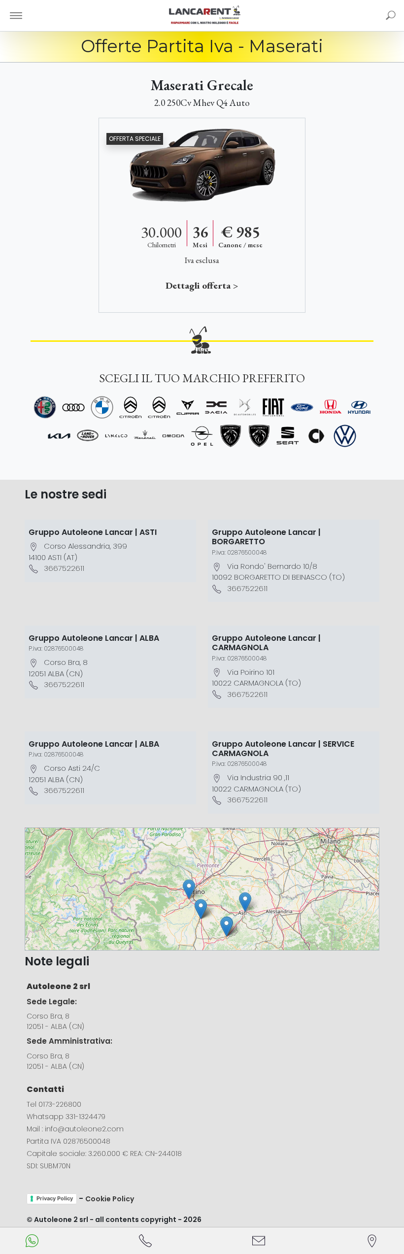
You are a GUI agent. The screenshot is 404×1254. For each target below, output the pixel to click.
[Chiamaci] (145, 1240)
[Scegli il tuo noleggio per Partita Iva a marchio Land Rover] (87, 436)
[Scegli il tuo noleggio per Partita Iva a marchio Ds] (245, 407)
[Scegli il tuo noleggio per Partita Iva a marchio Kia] (59, 436)
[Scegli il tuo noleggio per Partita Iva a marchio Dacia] (216, 407)
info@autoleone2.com (84, 1129)
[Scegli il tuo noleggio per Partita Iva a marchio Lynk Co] (116, 436)
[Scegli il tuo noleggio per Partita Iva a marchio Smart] (316, 436)
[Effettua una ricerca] (391, 15)
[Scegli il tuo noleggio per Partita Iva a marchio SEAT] (287, 436)
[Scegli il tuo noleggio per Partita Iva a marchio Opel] (202, 436)
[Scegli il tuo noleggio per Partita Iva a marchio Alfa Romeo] (45, 407)
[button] (245, 902)
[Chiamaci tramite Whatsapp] (32, 1240)
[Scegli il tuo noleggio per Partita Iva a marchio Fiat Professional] (273, 407)
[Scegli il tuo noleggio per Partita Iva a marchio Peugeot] (230, 436)
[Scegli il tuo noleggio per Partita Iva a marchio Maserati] (145, 436)
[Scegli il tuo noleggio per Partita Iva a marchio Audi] (73, 407)
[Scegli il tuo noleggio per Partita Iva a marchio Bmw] (102, 407)
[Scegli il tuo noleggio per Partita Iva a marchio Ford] (302, 407)
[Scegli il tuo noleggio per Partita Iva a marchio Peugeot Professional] (259, 436)
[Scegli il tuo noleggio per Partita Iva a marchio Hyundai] (359, 407)
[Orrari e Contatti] (372, 1240)
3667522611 (64, 568)
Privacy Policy (54, 1198)
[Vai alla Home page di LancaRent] (204, 15)
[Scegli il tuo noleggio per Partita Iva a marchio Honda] (330, 407)
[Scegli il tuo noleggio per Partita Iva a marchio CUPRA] (187, 407)
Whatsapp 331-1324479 (66, 1117)
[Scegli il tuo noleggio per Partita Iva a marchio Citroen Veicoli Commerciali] (159, 407)
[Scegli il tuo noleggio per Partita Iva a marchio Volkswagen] (345, 436)
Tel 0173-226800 (54, 1104)
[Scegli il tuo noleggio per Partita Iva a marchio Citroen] (130, 407)
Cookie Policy (109, 1199)
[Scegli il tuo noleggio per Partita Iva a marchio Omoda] (173, 436)
